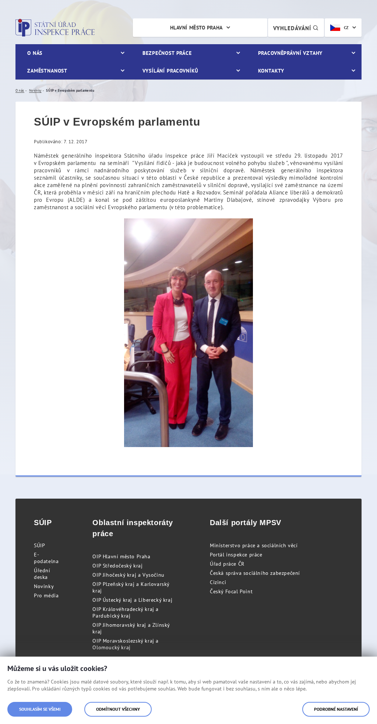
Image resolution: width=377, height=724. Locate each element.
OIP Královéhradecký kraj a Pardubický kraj (125, 612)
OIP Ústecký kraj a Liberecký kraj (132, 600)
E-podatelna (46, 558)
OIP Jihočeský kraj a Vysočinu (128, 575)
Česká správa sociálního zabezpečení (255, 573)
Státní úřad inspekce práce (55, 27)
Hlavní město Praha (196, 27)
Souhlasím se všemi (39, 709)
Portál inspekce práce (236, 554)
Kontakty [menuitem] (271, 70)
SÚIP (39, 545)
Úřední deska (42, 573)
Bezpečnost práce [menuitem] (166, 53)
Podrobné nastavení (336, 709)
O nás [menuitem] (34, 53)
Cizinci (218, 582)
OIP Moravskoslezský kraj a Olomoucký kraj (125, 644)
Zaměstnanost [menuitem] (47, 70)
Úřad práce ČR (227, 563)
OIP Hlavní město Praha (121, 556)
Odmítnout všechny (118, 709)
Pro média (46, 595)
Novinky (44, 586)
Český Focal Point (231, 591)
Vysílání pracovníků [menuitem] (170, 70)
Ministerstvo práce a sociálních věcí (254, 545)
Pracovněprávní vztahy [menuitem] (290, 53)
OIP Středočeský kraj (117, 565)
